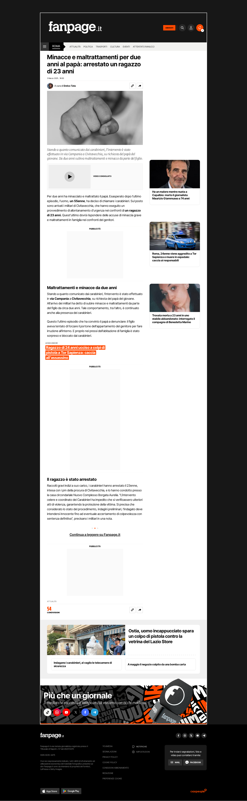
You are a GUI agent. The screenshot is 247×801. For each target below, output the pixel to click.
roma (56, 46)
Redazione (107, 773)
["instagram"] (57, 712)
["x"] (76, 712)
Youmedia (107, 746)
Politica (88, 46)
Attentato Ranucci (143, 46)
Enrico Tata (70, 85)
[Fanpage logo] (71, 27)
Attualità (75, 46)
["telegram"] (94, 712)
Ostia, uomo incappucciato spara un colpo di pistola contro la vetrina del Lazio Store (161, 636)
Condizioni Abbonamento (115, 768)
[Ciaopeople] (199, 792)
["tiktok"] (47, 712)
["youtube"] (66, 712)
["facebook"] (85, 712)
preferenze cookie (112, 778)
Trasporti (101, 46)
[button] (140, 86)
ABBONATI (169, 28)
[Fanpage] (52, 735)
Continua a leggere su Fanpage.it (95, 535)
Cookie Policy (109, 762)
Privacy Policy (110, 757)
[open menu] (44, 46)
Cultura (115, 46)
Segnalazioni (109, 751)
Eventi (126, 46)
